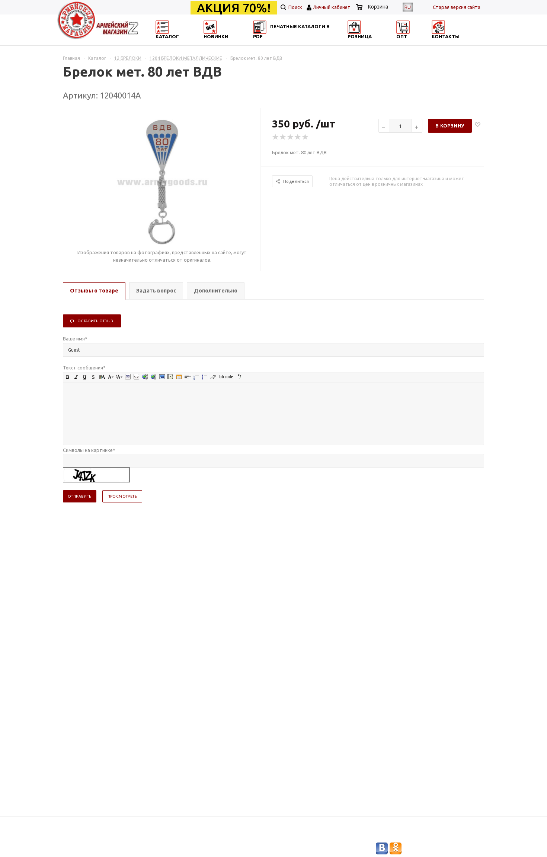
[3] (290, 137)
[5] (305, 137)
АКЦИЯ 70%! (234, 7)
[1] (275, 137)
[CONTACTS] (451, 42)
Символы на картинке (89, 450)
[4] (298, 137)
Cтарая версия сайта (456, 7)
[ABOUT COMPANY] (379, 42)
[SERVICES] (307, 42)
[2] (283, 137)
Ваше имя (75, 338)
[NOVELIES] (235, 42)
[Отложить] (477, 124)
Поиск (294, 7)
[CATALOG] (163, 42)
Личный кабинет (332, 7)
